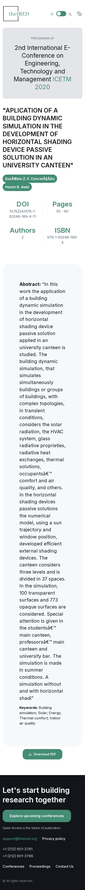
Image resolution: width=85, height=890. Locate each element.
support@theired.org (20, 838)
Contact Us (64, 866)
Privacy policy (53, 838)
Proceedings (39, 866)
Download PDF (45, 754)
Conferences (13, 866)
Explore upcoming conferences (37, 816)
